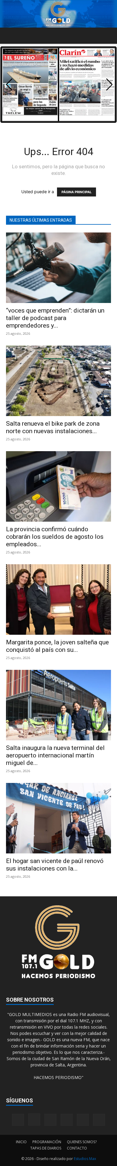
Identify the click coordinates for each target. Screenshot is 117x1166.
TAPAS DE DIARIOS (45, 1148)
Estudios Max (85, 1158)
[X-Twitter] (83, 1120)
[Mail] (50, 1120)
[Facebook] (18, 1120)
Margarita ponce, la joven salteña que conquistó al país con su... (57, 646)
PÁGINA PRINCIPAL (77, 192)
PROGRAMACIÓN (46, 1141)
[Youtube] (99, 1120)
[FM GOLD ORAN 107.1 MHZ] (58, 14)
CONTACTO (77, 1148)
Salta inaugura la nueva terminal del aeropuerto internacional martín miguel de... (55, 755)
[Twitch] (67, 1120)
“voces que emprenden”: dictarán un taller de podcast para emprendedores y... (55, 318)
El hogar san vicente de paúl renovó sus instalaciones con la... (55, 864)
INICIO (21, 1141)
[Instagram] (34, 1120)
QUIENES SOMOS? (82, 1141)
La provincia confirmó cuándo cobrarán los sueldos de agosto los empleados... (55, 537)
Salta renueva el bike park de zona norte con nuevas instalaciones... (53, 427)
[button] (10, 36)
